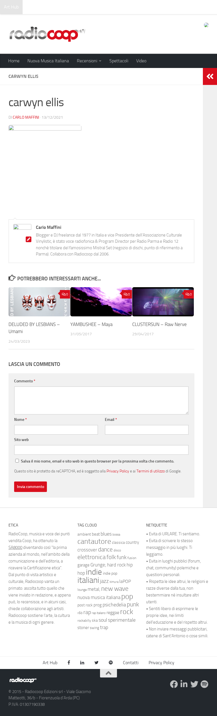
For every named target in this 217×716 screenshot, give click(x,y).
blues (106, 534)
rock (126, 611)
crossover (87, 550)
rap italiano (99, 613)
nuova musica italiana (98, 597)
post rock (85, 605)
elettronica (91, 557)
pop (127, 596)
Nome (20, 419)
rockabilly (84, 621)
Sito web (21, 439)
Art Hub (11, 7)
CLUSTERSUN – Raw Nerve (159, 324)
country (132, 542)
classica (118, 542)
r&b (80, 613)
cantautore (94, 541)
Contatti (130, 662)
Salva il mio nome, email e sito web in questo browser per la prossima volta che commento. (97, 461)
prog (98, 605)
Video (141, 60)
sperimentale (122, 620)
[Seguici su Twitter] (194, 684)
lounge (82, 590)
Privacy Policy (118, 471)
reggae (113, 612)
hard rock (116, 565)
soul (103, 620)
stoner (83, 627)
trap (104, 627)
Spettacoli (118, 60)
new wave (115, 589)
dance (105, 549)
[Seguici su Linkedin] (184, 684)
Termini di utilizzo (150, 471)
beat (96, 534)
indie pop (110, 573)
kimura (114, 582)
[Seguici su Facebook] (174, 684)
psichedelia (114, 605)
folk (111, 557)
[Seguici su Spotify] (205, 684)
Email (111, 419)
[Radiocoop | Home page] (47, 33)
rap (87, 612)
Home (13, 60)
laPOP (125, 581)
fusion (131, 558)
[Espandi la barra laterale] (210, 76)
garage (83, 565)
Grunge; (98, 565)
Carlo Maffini (26, 117)
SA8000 (15, 547)
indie (94, 572)
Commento (24, 381)
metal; (94, 589)
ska (95, 620)
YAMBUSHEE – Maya (91, 324)
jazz (104, 581)
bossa (116, 534)
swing (94, 628)
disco (117, 550)
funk (122, 557)
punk (133, 604)
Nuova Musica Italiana (48, 60)
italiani (88, 580)
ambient (84, 534)
